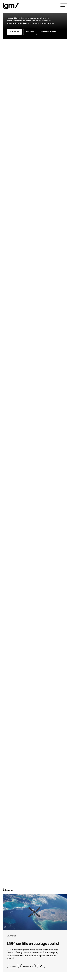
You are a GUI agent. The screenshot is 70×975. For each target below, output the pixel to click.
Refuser (30, 31)
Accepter (14, 31)
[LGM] (11, 5)
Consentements (48, 31)
